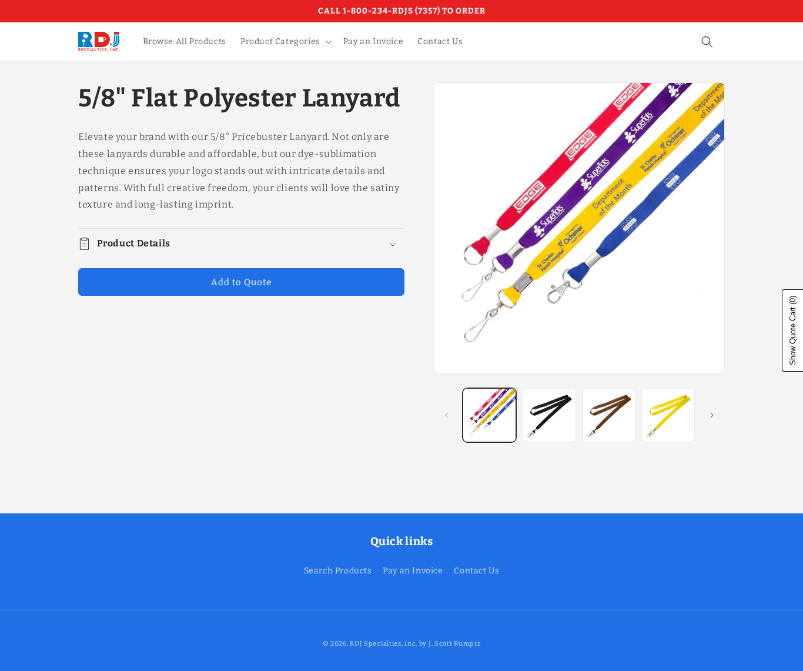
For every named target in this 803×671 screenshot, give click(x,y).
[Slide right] (712, 415)
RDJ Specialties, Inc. (383, 643)
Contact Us (476, 571)
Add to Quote (241, 282)
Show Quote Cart (792, 330)
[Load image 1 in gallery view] (489, 415)
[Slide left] (447, 415)
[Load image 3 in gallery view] (608, 415)
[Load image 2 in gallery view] (549, 415)
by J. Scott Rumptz (450, 643)
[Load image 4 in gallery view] (668, 415)
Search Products (338, 571)
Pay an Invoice (413, 571)
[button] (284, 41)
